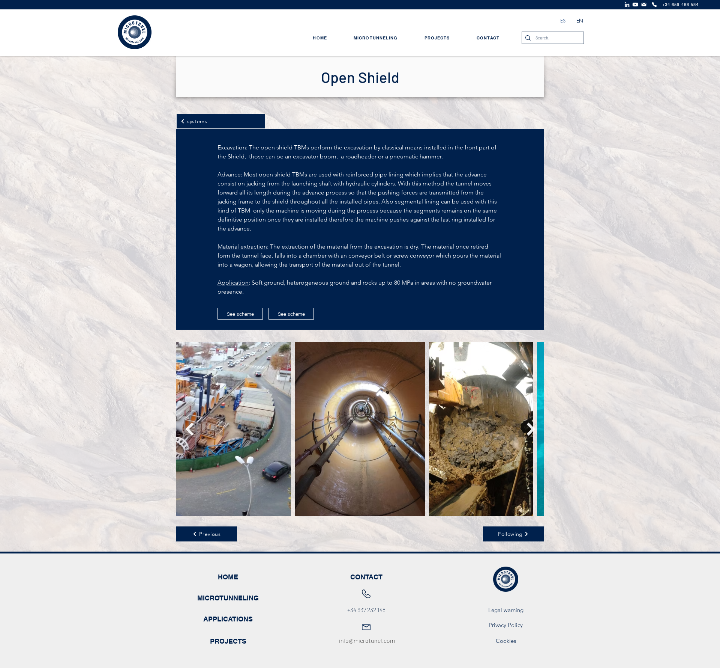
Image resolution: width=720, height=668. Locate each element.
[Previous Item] (189, 429)
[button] (291, 314)
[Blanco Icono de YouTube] (635, 4)
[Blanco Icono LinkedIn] (627, 4)
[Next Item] (530, 429)
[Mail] (644, 4)
